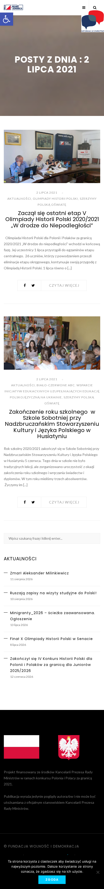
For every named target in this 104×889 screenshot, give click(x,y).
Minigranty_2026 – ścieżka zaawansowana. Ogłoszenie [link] (52, 615)
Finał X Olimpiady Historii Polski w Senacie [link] (51, 638)
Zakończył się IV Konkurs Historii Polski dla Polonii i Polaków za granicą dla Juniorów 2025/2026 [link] (51, 664)
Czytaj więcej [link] (64, 285)
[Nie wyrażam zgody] (97, 872)
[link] (6, 19)
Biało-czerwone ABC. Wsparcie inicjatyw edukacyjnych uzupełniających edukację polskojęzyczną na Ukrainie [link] (52, 391)
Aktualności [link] (19, 198)
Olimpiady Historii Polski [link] (55, 198)
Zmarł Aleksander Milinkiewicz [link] (39, 573)
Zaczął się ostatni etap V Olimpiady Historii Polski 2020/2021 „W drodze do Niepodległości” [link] (52, 219)
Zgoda (52, 879)
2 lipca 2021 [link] (46, 192)
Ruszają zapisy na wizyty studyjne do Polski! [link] (53, 593)
